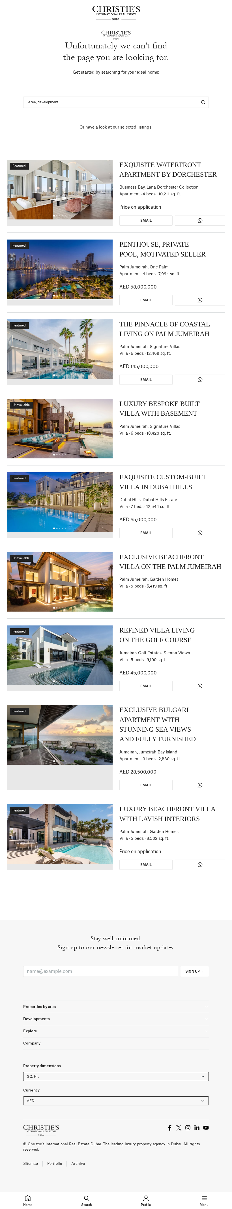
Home (27, 1204)
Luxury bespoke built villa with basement (159, 408)
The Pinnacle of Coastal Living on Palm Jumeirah (164, 329)
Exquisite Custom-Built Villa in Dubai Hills (162, 481)
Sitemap (30, 1163)
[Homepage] (116, 13)
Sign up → (194, 971)
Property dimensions (42, 1066)
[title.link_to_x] (170, 1128)
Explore (30, 1031)
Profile (146, 1204)
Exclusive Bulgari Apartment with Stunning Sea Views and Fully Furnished (157, 724)
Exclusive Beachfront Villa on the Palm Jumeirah (170, 561)
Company (31, 1043)
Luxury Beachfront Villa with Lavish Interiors (167, 813)
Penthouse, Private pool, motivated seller (162, 249)
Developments (36, 1019)
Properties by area (39, 1007)
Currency (31, 1090)
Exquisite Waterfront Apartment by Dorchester (168, 169)
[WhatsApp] (200, 220)
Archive (78, 1163)
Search (86, 1204)
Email (146, 220)
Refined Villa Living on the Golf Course (157, 635)
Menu (204, 1204)
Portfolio (54, 1163)
